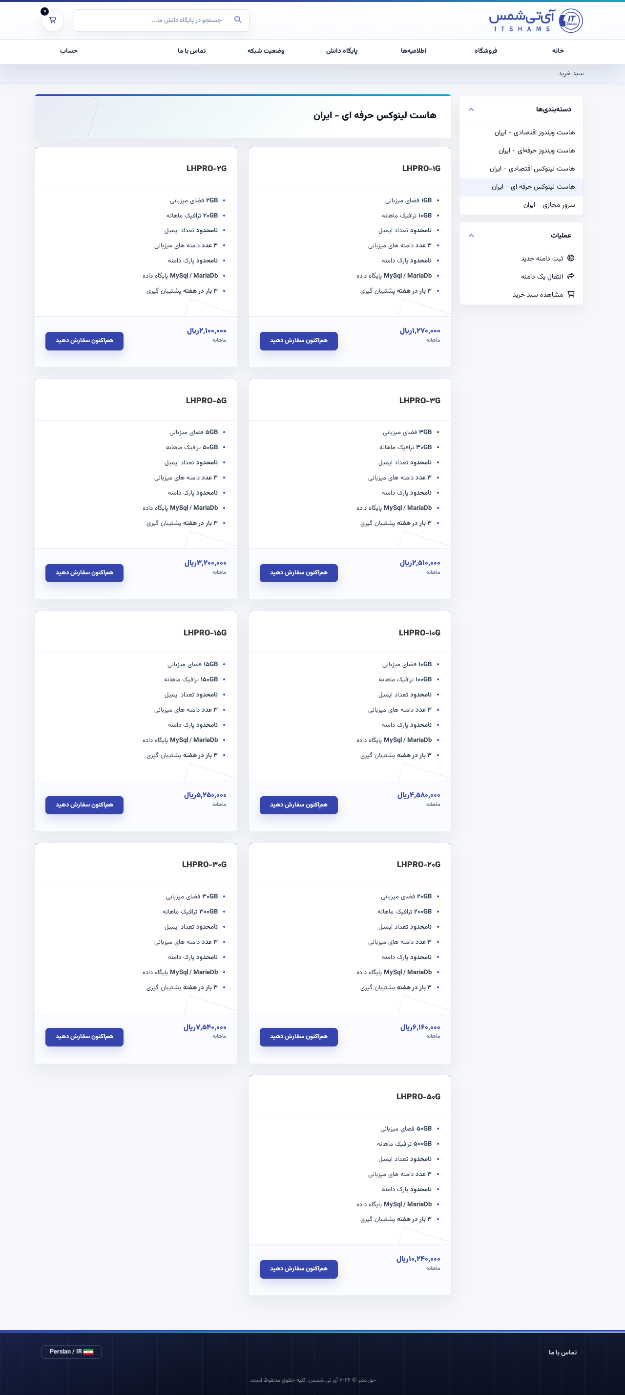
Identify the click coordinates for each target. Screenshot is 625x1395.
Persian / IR (66, 1352)
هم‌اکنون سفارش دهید (299, 341)
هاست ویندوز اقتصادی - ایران (535, 133)
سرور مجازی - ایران (549, 205)
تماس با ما (563, 1353)
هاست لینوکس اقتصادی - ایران (532, 169)
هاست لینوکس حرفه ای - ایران (533, 187)
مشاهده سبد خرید (540, 295)
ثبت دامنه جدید (544, 259)
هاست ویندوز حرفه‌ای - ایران (537, 151)
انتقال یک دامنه (544, 277)
